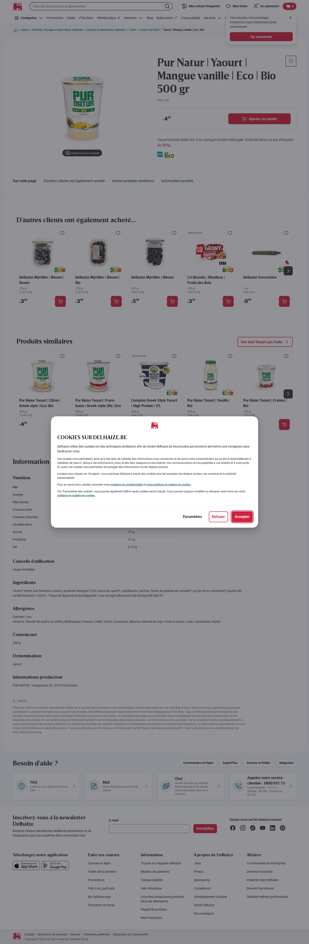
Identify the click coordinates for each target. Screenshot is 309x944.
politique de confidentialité (127, 484)
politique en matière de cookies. (76, 495)
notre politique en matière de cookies (168, 484)
